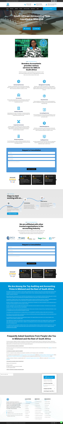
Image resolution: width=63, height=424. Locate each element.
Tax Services (18, 98)
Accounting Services (44, 113)
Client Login (37, 28)
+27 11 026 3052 (9, 410)
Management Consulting (44, 84)
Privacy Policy (47, 410)
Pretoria (19, 299)
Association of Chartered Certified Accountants (15, 356)
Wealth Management (44, 126)
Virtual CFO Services (18, 139)
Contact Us (28, 28)
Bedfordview (39, 299)
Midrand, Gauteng (28, 401)
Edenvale (7, 294)
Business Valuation (18, 111)
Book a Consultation (48, 8)
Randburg (26, 299)
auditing (13, 403)
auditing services (15, 407)
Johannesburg (23, 299)
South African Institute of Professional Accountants (27, 354)
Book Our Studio (47, 403)
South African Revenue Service (45, 356)
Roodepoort (30, 299)
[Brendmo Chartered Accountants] (7, 4)
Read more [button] (21, 183)
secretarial (21, 233)
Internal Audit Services (19, 84)
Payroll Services (44, 99)
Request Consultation (31, 169)
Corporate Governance (19, 125)
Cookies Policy (47, 408)
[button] (56, 179)
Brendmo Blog (47, 413)
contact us (50, 347)
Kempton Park (34, 299)
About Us (46, 406)
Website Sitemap (47, 417)
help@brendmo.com (10, 412)
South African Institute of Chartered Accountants (46, 354)
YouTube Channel (48, 415)
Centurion (16, 299)
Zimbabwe (27, 417)
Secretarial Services (38, 408)
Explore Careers (47, 401)
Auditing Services (44, 140)
